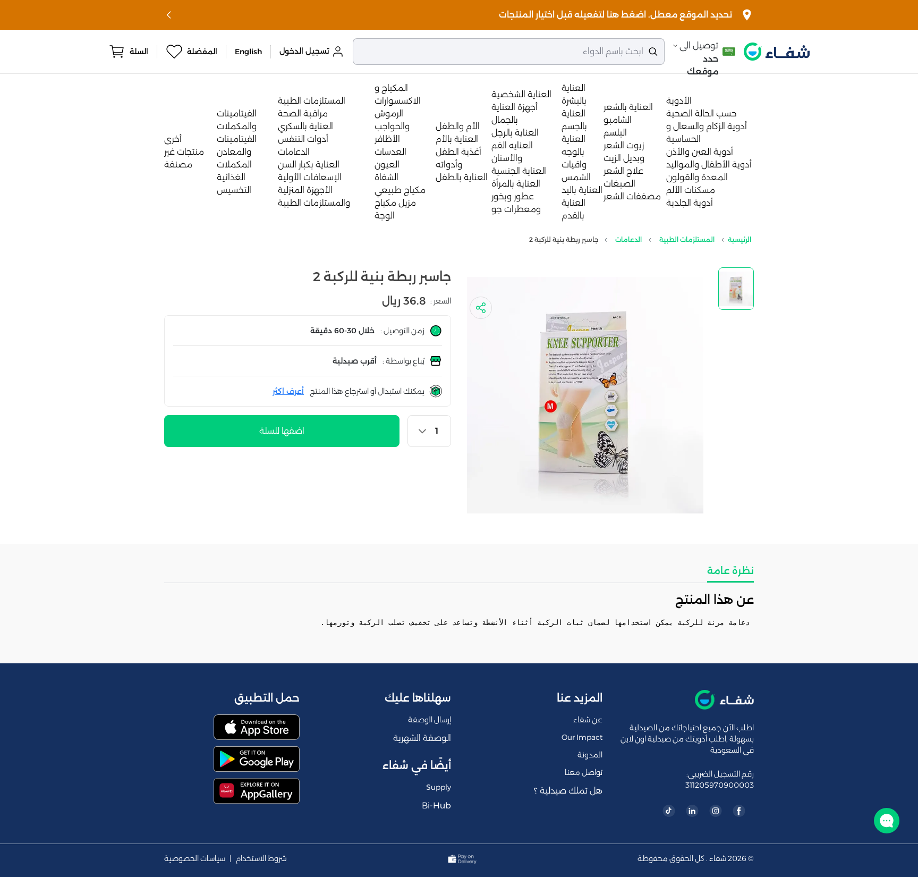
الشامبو (618, 120)
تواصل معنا (583, 772)
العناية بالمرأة (515, 184)
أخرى (173, 139)
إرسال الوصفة (429, 719)
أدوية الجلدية (689, 203)
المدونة (589, 755)
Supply (438, 787)
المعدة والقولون (697, 177)
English (248, 51)
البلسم (615, 133)
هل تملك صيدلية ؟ (568, 791)
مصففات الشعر (632, 196)
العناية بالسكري (305, 126)
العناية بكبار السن (308, 164)
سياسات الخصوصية (194, 858)
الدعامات (294, 152)
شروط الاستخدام (261, 858)
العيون (387, 164)
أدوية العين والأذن (699, 152)
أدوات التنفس (303, 139)
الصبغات (619, 184)
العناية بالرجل (515, 133)
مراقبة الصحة (303, 113)
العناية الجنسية (518, 171)
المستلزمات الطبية (311, 101)
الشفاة (386, 177)
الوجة (385, 215)
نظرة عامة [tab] (730, 571)
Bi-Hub (436, 805)
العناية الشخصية (521, 94)
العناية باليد (582, 190)
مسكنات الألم (690, 190)
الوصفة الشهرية (422, 738)
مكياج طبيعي (400, 190)
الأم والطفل (458, 126)
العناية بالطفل (462, 177)
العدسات (390, 152)
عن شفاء (587, 719)
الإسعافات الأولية (310, 177)
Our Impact (582, 737)
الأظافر (387, 139)
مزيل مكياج (395, 203)
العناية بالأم (457, 139)
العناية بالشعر (628, 107)
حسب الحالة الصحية (701, 113)
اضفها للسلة (281, 431)
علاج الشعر (623, 171)
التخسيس (234, 190)
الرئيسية (739, 239)
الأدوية (679, 101)
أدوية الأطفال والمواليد (709, 164)
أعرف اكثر (288, 391)
